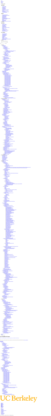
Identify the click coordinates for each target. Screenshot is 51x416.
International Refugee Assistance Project (9, 220)
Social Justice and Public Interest (7, 48)
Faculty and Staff (7, 179)
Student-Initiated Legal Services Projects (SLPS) (8, 205)
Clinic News (6, 168)
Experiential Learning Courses (5, 270)
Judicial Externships (5, 285)
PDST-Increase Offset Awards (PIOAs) (9, 133)
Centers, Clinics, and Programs (7, 52)
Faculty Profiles (3, 156)
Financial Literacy (5, 148)
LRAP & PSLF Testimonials (8, 138)
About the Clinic (6, 163)
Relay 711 (2, 412)
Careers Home (3, 299)
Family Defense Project (8, 216)
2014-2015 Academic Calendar (8, 81)
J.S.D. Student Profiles (6, 364)
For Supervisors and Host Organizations (7, 289)
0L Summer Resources (6, 301)
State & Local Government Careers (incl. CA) (9, 312)
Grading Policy (5, 324)
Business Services (4, 17)
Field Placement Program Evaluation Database (8, 291)
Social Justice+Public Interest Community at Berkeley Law (9, 347)
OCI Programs (5, 325)
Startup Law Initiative (7, 294)
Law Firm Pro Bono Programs (6, 268)
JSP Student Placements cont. (6, 366)
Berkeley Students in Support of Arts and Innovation (11, 231)
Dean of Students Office (4, 33)
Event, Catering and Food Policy (5, 10)
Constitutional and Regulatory (5, 350)
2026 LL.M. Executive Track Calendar (6, 370)
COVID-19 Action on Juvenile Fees (9, 190)
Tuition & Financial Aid (7, 118)
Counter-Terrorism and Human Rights (9, 184)
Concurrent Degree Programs (6, 57)
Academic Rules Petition (7, 89)
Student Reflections (8, 176)
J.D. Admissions (3, 99)
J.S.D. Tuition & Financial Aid (6, 144)
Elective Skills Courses (6, 271)
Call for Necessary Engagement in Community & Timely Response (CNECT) (11, 246)
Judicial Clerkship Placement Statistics (7, 332)
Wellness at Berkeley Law (4, 37)
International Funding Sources (7, 146)
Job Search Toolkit (4, 300)
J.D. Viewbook (6, 106)
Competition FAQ (7, 278)
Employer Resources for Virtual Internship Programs (8, 326)
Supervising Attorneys (6, 250)
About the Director (5, 297)
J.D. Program (3, 56)
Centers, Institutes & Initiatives (5, 160)
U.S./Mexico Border (8, 242)
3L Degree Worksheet (6, 392)
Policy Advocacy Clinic (6, 186)
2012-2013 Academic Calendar (8, 82)
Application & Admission (6, 360)
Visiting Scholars (6, 55)
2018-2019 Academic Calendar (8, 79)
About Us (6, 175)
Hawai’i (6, 241)
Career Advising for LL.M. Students (5, 321)
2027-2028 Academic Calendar (6, 382)
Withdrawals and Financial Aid (7, 153)
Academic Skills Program (4, 34)
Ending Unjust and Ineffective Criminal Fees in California (11, 189)
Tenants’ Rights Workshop (8, 227)
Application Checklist (8, 66)
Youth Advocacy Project (8, 228)
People (5, 187)
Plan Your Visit (6, 104)
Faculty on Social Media (4, 158)
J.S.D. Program (5, 63)
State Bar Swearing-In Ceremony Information (9, 97)
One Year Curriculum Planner (6, 72)
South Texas (7, 245)
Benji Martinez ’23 (6, 263)
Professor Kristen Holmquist (7, 267)
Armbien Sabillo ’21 (7, 265)
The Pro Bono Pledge (6, 203)
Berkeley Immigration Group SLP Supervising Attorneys (10, 257)
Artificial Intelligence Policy (6, 386)
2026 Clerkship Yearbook (8, 316)
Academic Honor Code (6, 385)
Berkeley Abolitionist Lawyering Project (9, 230)
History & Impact (5, 298)
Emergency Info (3, 30)
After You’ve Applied (7, 101)
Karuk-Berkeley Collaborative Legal (9, 234)
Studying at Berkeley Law (6, 108)
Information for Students (7, 180)
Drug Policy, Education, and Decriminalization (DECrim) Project (11, 256)
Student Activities (6, 53)
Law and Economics (5, 54)
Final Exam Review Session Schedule (5, 27)
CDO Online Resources (6, 329)
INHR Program (6, 288)
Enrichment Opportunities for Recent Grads (8, 328)
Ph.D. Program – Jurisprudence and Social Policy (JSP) (7, 365)
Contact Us (6, 68)
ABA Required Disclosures (3, 410)
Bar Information (3, 393)
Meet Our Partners (5, 122)
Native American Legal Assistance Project (10, 222)
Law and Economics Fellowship (7, 352)
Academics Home (4, 45)
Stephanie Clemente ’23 (7, 264)
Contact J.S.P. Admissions (7, 107)
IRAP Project (6, 253)
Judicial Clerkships (5, 313)
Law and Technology (4, 344)
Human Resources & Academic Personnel (6, 18)
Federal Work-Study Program (6, 154)
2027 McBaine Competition (8, 274)
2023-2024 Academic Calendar (6, 373)
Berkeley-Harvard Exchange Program (7, 58)
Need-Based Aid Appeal (8, 130)
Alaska (6, 239)
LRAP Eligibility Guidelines (8, 134)
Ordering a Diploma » (6, 94)
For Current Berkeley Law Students (7, 112)
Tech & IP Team (6, 282)
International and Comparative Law (5, 348)
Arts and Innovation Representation (9, 207)
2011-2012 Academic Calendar (6, 379)
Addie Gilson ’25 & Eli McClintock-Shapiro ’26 (9, 255)
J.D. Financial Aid (4, 25)
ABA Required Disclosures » (6, 113)
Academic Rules (3, 8)
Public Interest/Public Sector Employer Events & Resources (11, 306)
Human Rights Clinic (5, 178)
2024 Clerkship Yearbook (8, 315)
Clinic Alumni (7, 194)
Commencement (3, 36)
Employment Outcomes (4, 331)
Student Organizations (4, 35)
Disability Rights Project (8, 214)
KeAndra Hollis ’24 (6, 261)
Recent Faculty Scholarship (4, 157)
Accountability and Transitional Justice (9, 182)
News (1, 0)
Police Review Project (8, 223)
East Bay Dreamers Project (8, 215)
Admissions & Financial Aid (3, 98)
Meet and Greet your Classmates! (8, 125)
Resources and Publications (7, 188)
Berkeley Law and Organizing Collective (10, 209)
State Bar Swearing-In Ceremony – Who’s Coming (9, 394)
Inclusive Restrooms (4, 39)
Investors (4, 295)
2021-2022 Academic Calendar (6, 374)
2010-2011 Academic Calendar (8, 83)
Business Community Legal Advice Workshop (10, 210)
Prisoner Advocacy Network (8, 236)
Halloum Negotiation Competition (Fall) (8, 277)
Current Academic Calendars (7, 61)
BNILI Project (6, 252)
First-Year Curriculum (4, 353)
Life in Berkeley (5, 119)
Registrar (2, 383)
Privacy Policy (2, 413)
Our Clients (7, 177)
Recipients (6, 202)
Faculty (4, 349)
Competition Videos (5, 283)
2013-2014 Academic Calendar (6, 378)
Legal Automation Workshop (8, 235)
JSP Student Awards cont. (7, 69)
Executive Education (4, 71)
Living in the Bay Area (6, 109)
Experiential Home (4, 161)
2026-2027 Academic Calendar (6, 73)
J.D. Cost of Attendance (7, 129)
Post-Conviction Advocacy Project (9, 224)
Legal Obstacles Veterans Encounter (9, 221)
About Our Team (5, 149)
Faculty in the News (4, 159)
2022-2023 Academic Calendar (8, 77)
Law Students (5, 292)
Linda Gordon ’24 (6, 251)
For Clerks (6, 318)
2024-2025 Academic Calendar (8, 76)
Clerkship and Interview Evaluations (8, 317)
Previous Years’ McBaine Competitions (9, 276)
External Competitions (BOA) (6, 280)
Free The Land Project (8, 233)
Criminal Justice (5, 46)
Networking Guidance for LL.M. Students (7, 322)
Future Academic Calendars (6, 85)
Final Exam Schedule (4, 28)
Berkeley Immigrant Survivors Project (9, 208)
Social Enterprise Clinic (6, 197)
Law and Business (5, 47)
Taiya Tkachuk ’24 (6, 259)
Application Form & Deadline (7, 361)
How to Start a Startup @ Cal (7, 293)
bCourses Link (3, 7)
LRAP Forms (7, 136)
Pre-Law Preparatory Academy (8, 102)
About (5, 193)
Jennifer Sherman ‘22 (7, 266)
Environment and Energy (4, 343)
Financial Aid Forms (5, 147)
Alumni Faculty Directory (6, 330)
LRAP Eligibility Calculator (8, 135)
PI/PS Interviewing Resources (8, 307)
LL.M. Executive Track (4, 356)
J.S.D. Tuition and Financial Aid (9, 65)
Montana (7, 244)
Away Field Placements (6, 287)
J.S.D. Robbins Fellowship (7, 145)
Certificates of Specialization (6, 62)
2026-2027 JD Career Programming (7, 302)
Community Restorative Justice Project (9, 232)
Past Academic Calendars (6, 74)
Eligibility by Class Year (6, 272)
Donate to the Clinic (6, 192)
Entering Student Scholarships (9, 128)
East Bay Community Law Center (7, 169)
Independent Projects (5, 249)
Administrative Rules (5, 290)
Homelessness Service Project (8, 219)
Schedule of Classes (4, 26)
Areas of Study (2, 342)
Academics (2, 334)
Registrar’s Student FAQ (6, 96)
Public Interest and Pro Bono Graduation (9, 51)
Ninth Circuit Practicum (4, 296)
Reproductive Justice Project (8, 225)
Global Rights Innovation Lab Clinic (7, 174)
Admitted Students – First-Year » (7, 111)
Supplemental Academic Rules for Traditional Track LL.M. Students (11, 88)
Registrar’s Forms (4, 390)
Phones (3, 19)
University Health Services (4, 38)
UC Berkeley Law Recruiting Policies (7, 323)
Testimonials (5, 284)
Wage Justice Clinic (8, 237)
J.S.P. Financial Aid (5, 142)
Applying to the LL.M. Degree (6, 115)
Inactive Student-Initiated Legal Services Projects (9, 229)
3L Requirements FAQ (7, 95)
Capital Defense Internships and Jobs (9, 165)
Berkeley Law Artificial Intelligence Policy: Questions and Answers (12, 90)
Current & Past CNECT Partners (8, 247)
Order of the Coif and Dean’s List (7, 87)
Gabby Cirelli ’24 (6, 258)
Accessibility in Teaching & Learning (5, 15)
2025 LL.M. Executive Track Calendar (8, 75)
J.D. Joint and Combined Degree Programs (9, 139)
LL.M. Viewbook (5, 123)
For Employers (2, 411)
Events (1, 1)
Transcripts (5, 92)
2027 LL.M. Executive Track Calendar (8, 86)
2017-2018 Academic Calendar (6, 376)
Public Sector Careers (6, 311)
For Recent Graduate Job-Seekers (7, 327)
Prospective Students (5, 351)
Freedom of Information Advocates (9, 218)
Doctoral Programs (3, 359)
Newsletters (6, 173)
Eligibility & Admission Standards (8, 362)
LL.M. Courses (3, 358)
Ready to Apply (6, 116)
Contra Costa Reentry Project (8, 213)
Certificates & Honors (3, 367)
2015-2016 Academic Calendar (6, 377)
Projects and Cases (6, 166)
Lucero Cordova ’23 (7, 262)
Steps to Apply (7, 64)
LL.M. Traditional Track (4, 357)
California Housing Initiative (8, 211)
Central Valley (7, 240)
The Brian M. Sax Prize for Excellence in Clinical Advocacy (9, 201)
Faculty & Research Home (4, 155)
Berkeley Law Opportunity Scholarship (9, 131)
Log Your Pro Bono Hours (6, 204)
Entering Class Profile (6, 103)
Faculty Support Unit (4, 16)
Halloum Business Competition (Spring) (8, 279)
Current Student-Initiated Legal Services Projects (9, 206)
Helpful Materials (7, 275)
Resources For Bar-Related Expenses (8, 152)
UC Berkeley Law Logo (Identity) (5, 9)
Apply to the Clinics (5, 162)
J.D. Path (7, 49)
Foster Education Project (8, 217)
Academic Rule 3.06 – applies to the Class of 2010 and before (9, 387)
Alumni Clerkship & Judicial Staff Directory (9, 314)
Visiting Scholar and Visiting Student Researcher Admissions (8, 126)
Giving (1, 2)
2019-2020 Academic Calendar (6, 375)
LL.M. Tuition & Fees (7, 140)
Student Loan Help (7, 137)
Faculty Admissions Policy (6, 110)
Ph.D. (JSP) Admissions (4, 114)
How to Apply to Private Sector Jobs (8, 304)
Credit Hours (6, 91)
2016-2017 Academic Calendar (8, 80)
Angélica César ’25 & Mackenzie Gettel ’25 (9, 254)
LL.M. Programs (3, 59)
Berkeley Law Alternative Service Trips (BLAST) (8, 238)
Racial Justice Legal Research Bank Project (10, 248)
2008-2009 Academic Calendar (6, 381)
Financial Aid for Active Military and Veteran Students (10, 150)
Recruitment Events (6, 105)
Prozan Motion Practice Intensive (8, 273)
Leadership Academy (8, 132)
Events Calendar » (6, 70)
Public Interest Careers (6, 305)
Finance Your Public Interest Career (8, 309)
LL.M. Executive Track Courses (8, 60)
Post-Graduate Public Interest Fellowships (10, 308)
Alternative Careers (5, 320)
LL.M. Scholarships (6, 141)
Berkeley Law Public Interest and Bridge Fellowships (11, 310)
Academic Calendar (4, 6)
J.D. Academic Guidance (4, 391)
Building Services (4, 20)
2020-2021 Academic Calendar (8, 78)
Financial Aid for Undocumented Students (9, 151)
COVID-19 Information (4, 12)
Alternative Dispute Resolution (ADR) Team (9, 281)
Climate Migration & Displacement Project (10, 212)
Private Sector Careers (6, 303)
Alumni (6, 164)
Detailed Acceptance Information (8, 124)
